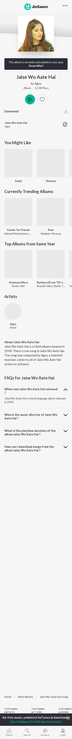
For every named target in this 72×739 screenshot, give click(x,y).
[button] (42, 99)
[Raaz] (51, 212)
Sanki (18, 181)
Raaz (51, 229)
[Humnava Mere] (18, 264)
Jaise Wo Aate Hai (16, 122)
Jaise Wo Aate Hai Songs (54, 696)
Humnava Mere (18, 282)
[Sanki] (18, 163)
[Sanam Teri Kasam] (18, 212)
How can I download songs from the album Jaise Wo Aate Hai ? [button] (29, 448)
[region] (36, 696)
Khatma (51, 181)
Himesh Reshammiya (16, 233)
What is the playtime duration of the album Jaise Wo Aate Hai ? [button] (30, 432)
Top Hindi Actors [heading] (38, 711)
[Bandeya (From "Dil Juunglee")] (51, 264)
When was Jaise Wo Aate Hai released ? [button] (31, 390)
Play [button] (30, 99)
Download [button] (11, 111)
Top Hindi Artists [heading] (11, 711)
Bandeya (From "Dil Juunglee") (51, 282)
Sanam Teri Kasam (18, 229)
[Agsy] (13, 311)
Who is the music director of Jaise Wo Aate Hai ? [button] (30, 416)
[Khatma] (51, 163)
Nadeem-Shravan (51, 233)
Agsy (38, 83)
